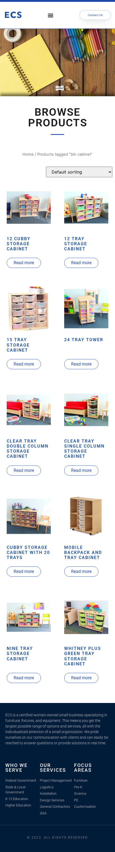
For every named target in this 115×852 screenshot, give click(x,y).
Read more (24, 262)
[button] (50, 15)
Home (28, 154)
